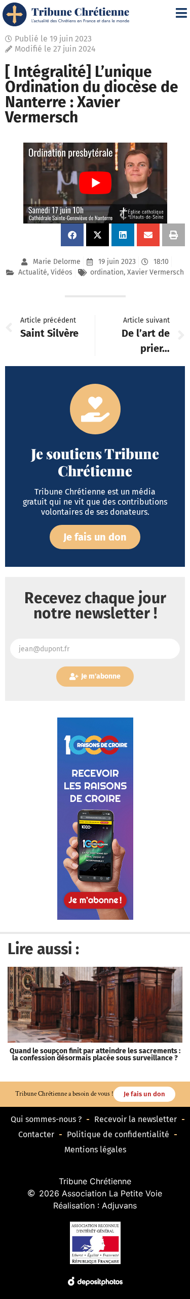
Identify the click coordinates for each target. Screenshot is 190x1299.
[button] (72, 234)
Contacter (36, 1134)
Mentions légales (95, 1149)
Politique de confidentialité (118, 1134)
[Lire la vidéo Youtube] (95, 183)
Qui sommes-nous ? (46, 1119)
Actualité (32, 272)
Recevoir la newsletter (135, 1119)
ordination (107, 272)
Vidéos (61, 272)
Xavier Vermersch (155, 272)
